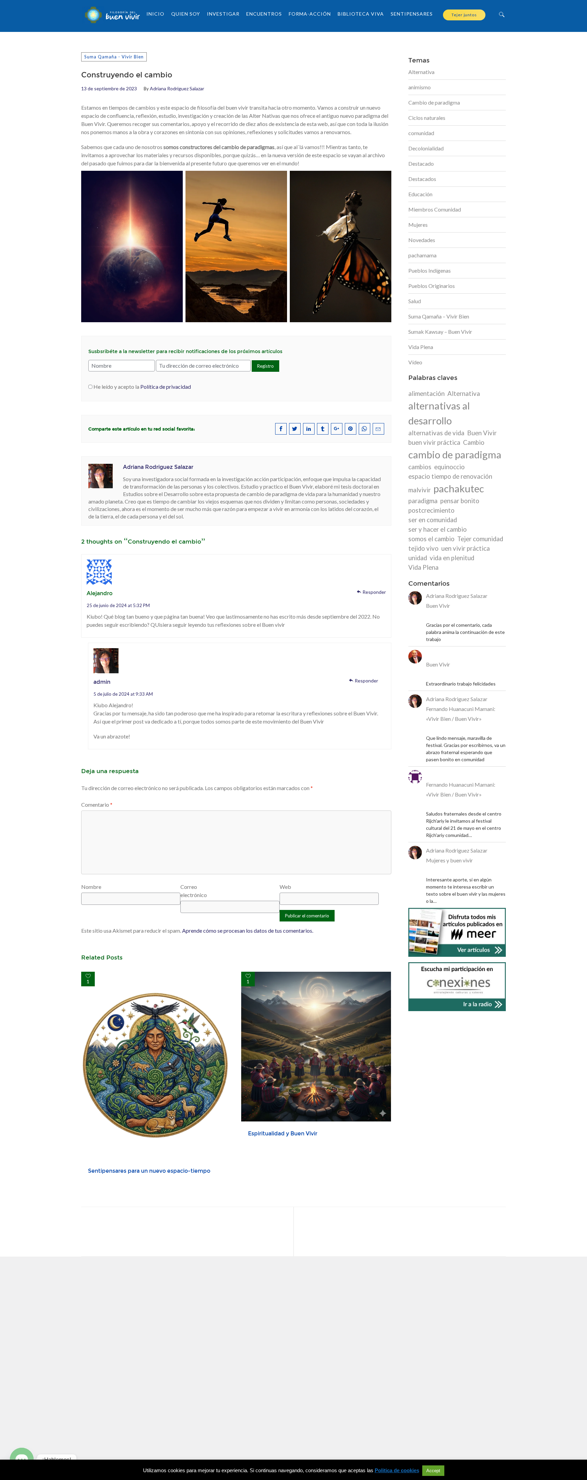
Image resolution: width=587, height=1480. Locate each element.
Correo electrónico (193, 890)
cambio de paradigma (454, 454)
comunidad (421, 133)
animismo (419, 87)
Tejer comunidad (480, 539)
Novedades (421, 240)
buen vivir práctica (434, 442)
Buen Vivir (482, 433)
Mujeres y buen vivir (449, 860)
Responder (374, 592)
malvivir (419, 490)
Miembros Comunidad (434, 209)
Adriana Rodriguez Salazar (177, 88)
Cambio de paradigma (434, 102)
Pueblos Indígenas (429, 270)
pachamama (422, 255)
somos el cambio (431, 539)
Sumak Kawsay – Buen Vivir (440, 331)
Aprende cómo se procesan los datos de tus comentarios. (247, 930)
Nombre (91, 886)
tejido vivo (423, 548)
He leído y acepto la (142, 386)
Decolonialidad (426, 148)
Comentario (96, 804)
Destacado (421, 163)
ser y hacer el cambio (437, 529)
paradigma (423, 501)
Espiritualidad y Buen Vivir (282, 1133)
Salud (414, 301)
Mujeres (418, 224)
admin (101, 682)
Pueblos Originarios (431, 285)
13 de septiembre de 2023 (109, 88)
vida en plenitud (452, 558)
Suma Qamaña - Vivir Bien (114, 56)
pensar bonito (459, 501)
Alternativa (421, 72)
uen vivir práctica (465, 548)
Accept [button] (433, 1470)
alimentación (426, 393)
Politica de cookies (397, 1470)
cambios (419, 467)
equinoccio (449, 467)
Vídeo (415, 362)
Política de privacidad (165, 386)
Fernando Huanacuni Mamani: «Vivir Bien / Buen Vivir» (460, 714)
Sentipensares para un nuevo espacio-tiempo (149, 1171)
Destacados (422, 179)
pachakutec (458, 488)
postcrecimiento (431, 510)
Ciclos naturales (426, 117)
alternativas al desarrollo (439, 413)
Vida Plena (420, 347)
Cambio (473, 442)
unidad (417, 558)
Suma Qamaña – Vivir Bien (438, 316)
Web (285, 886)
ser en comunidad (432, 520)
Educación (420, 194)
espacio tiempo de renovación (450, 476)
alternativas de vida (436, 433)
